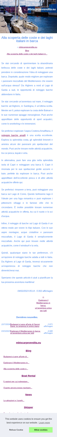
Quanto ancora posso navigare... (17, 388)
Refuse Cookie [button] (16, 430)
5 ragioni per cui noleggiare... (16, 381)
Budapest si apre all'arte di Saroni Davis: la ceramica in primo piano (25, 325)
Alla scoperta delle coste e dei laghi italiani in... (27, 54)
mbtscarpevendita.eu (28, 47)
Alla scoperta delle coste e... (15, 369)
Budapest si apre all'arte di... (15, 356)
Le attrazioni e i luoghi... (13, 400)
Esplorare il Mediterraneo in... (16, 363)
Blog (27, 50)
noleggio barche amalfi (13, 135)
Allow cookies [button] (40, 430)
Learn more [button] (44, 422)
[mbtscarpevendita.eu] (28, 16)
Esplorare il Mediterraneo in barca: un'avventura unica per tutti (43, 305)
